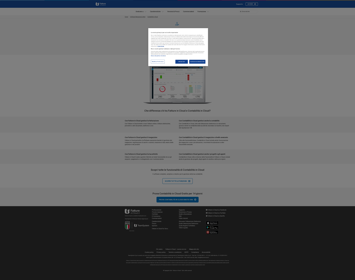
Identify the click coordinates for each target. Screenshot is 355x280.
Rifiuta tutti (182, 61)
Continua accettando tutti (197, 61)
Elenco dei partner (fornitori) (158, 55)
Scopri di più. (160, 46)
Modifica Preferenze (158, 61)
